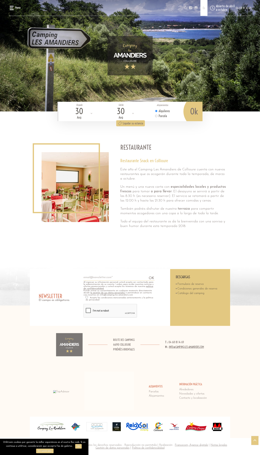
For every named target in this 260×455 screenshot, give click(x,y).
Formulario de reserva (190, 284)
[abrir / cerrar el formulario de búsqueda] (185, 8)
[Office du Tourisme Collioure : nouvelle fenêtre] (158, 426)
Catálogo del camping (190, 293)
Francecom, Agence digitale (191, 445)
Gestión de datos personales (112, 448)
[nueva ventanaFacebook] (190, 8)
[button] (15, 8)
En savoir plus (45, 451)
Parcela (163, 116)
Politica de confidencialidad (148, 448)
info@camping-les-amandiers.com (186, 347)
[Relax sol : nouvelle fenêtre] (137, 426)
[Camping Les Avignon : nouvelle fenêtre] (96, 426)
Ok (78, 446)
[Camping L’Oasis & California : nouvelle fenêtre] (116, 426)
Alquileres (164, 111)
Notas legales (218, 445)
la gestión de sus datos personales (107, 293)
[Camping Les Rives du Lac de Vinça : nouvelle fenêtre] (76, 426)
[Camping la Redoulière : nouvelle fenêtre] (52, 426)
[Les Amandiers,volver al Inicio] (130, 55)
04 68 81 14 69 (243, 8)
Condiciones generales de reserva (197, 288)
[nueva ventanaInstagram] (196, 8)
